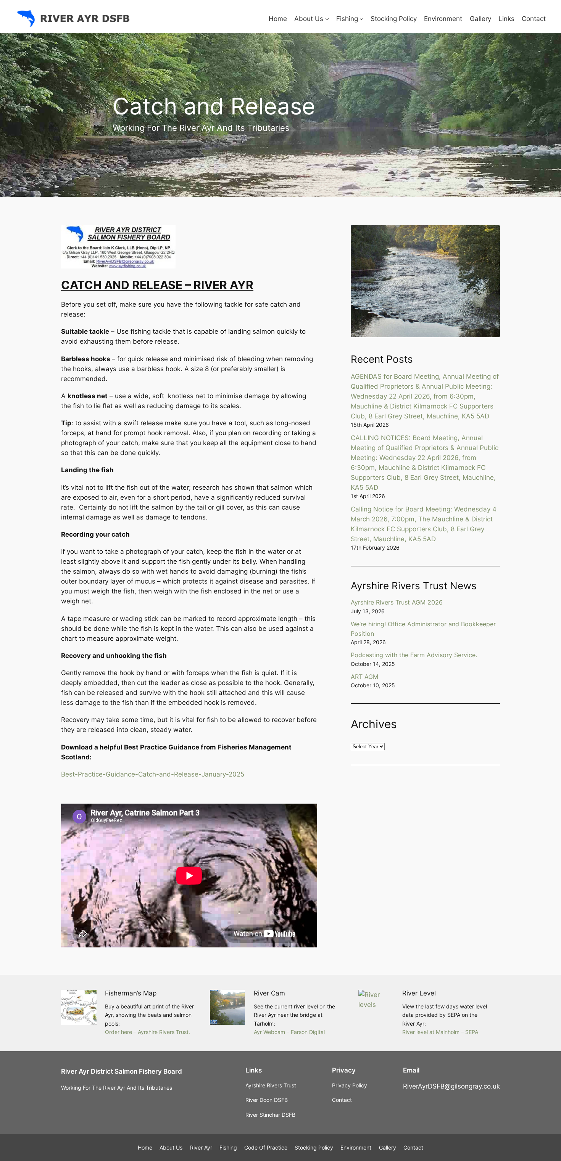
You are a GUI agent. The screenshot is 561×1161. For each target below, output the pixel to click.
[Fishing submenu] (361, 19)
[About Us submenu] (327, 19)
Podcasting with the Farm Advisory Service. (414, 655)
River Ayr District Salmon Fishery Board (121, 1071)
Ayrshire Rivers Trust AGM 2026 (397, 602)
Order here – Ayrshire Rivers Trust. (147, 1032)
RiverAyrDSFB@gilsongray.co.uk (451, 1086)
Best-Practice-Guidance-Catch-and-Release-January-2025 (152, 774)
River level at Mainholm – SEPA (440, 1032)
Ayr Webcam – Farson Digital (289, 1032)
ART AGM (364, 676)
